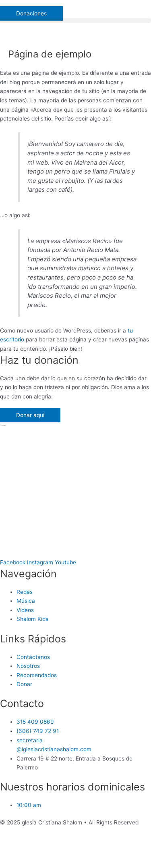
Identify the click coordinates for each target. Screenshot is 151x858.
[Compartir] (50, 843)
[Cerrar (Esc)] (16, 843)
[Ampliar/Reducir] (117, 843)
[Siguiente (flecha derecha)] (50, 854)
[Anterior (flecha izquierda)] (16, 854)
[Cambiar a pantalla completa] (84, 843)
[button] (75, 4)
